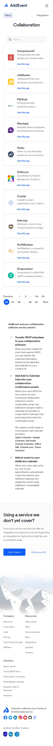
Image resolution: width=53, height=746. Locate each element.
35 (43, 296)
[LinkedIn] (15, 718)
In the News (9, 626)
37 (12, 302)
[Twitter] (10, 718)
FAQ (27, 626)
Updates (29, 647)
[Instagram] (20, 718)
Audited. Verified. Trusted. (16, 728)
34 (36, 296)
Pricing (6, 637)
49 (30, 302)
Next (45, 302)
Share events (9, 666)
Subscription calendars (14, 676)
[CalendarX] (35, 718)
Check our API (38, 552)
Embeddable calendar (13, 681)
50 (36, 302)
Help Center (31, 621)
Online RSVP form (11, 671)
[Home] (15, 5)
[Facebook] (5, 718)
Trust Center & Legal (13, 642)
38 (19, 302)
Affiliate (7, 647)
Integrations (31, 642)
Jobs (5, 632)
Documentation (32, 632)
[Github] (30, 718)
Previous (8, 296)
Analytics (7, 695)
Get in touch (14, 552)
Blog (27, 637)
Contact (29, 652)
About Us (7, 621)
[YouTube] (25, 718)
